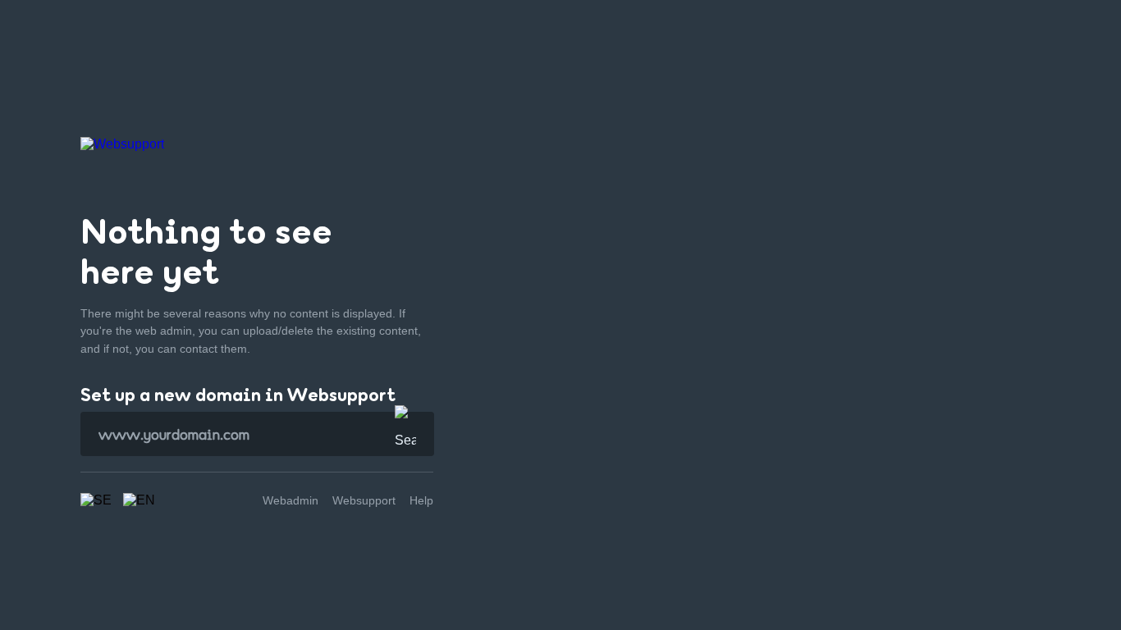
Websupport (364, 500)
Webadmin (290, 500)
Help (421, 500)
